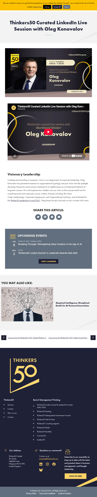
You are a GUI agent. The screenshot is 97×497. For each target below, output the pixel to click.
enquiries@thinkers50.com (48, 458)
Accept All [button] (57, 7)
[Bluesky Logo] (41, 470)
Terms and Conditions (47, 493)
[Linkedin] (41, 464)
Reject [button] (67, 7)
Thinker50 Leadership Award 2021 (25, 200)
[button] (38, 217)
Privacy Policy (31, 493)
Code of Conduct (64, 493)
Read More (37, 7)
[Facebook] (54, 464)
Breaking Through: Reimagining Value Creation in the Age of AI (50, 244)
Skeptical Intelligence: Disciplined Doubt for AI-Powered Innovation (72, 304)
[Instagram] (47, 464)
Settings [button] (47, 7)
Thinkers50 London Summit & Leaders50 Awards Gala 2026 (47, 252)
